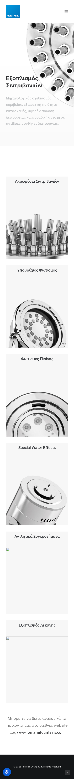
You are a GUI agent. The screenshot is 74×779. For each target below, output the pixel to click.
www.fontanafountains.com (41, 732)
